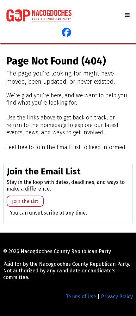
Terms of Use (81, 297)
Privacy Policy (117, 297)
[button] (126, 15)
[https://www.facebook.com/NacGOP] (66, 32)
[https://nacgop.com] (39, 15)
